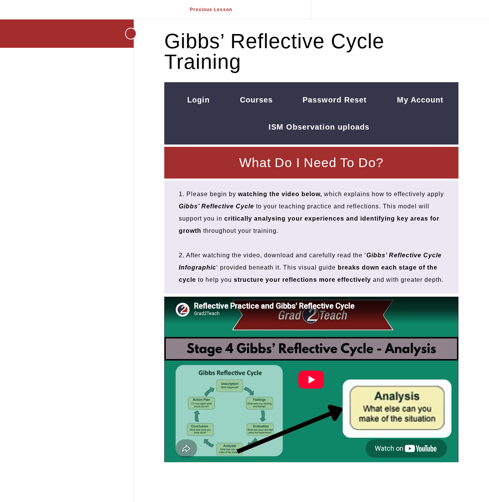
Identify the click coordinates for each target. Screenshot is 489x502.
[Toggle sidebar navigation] (122, 33)
